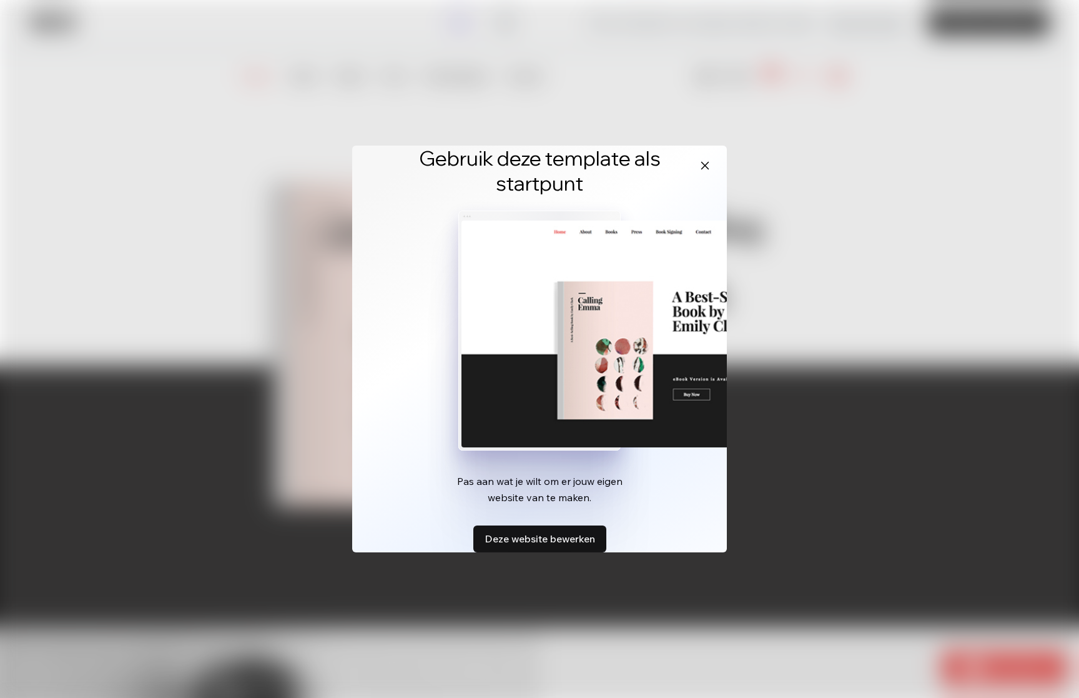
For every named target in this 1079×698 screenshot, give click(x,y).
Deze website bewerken (540, 538)
